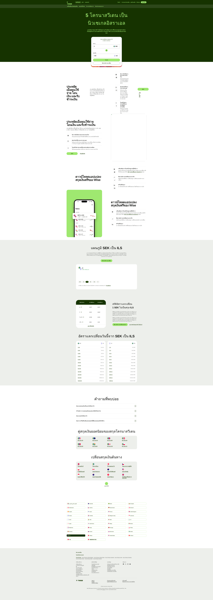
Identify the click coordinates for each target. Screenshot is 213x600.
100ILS (110, 362)
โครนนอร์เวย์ (80, 466)
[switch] (106, 50)
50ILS (110, 359)
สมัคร (143, 89)
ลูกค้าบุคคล (78, 2)
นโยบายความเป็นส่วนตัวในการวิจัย (113, 564)
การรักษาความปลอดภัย (80, 565)
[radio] (80, 282)
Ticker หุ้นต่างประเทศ (111, 566)
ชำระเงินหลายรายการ (95, 572)
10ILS (110, 353)
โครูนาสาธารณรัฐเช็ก (127, 466)
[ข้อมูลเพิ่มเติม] (81, 307)
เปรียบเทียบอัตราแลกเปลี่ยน (111, 571)
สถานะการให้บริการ (79, 568)
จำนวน (94, 43)
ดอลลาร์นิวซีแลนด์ (111, 471)
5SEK (79, 350)
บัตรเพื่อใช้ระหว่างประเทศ (96, 566)
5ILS (110, 350)
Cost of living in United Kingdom (87, 557)
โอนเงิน (106, 60)
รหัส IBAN (109, 568)
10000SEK (80, 380)
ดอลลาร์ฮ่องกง (110, 476)
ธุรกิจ (83, 2)
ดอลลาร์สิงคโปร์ (81, 476)
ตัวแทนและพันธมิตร (79, 571)
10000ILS (111, 380)
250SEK (79, 365)
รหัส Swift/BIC (109, 567)
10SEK (79, 353)
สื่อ (76, 566)
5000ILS (110, 377)
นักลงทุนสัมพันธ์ (78, 570)
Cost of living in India (118, 557)
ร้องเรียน (93, 581)
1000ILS (110, 371)
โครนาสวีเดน (95, 466)
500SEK (79, 368)
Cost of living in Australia (109, 557)
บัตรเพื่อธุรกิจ (94, 571)
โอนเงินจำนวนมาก (95, 567)
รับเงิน (93, 568)
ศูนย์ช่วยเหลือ (78, 572)
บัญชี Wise (93, 565)
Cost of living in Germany (127, 557)
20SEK (79, 356)
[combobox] (116, 46)
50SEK (79, 359)
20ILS (110, 356)
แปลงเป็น (94, 52)
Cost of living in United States (99, 557)
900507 (103, 589)
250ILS (110, 365)
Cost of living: (78, 557)
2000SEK (79, 374)
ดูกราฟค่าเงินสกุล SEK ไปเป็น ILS (136, 324)
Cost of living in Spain (89, 558)
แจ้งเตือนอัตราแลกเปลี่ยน (111, 570)
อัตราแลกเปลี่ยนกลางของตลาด (135, 172)
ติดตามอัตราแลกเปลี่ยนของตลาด (120, 324)
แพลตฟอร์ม (87, 2)
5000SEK (79, 377)
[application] (86, 275)
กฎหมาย (93, 580)
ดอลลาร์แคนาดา (96, 471)
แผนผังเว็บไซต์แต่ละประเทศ (111, 581)
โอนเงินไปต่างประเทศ (95, 564)
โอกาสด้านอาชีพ (79, 567)
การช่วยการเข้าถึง (79, 573)
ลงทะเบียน (143, 2)
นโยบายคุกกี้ (124, 580)
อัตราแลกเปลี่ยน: (79, 552)
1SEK (79, 347)
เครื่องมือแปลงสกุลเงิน (111, 565)
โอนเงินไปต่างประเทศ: (80, 554)
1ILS (110, 347)
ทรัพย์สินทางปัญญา (95, 582)
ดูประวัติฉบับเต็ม (91, 326)
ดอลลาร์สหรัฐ (125, 471)
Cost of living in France (80, 558)
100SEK (79, 362)
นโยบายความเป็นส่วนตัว (111, 580)
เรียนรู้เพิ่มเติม (139, 94)
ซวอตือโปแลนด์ (81, 471)
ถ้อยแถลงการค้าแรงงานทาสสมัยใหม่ (128, 581)
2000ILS (110, 374)
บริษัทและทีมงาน (79, 564)
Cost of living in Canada (97, 558)
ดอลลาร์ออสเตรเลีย (97, 476)
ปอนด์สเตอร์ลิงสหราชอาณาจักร (127, 477)
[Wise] (70, 2)
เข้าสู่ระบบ (138, 2)
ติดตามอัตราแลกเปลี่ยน (106, 63)
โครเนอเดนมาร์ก (111, 466)
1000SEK (79, 371)
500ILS (110, 368)
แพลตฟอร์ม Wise (94, 570)
